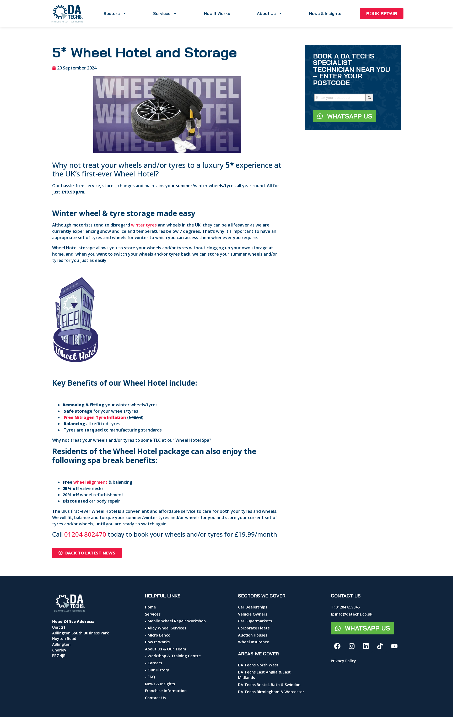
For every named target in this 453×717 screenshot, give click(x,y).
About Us (266, 13)
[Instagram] (351, 646)
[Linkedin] (366, 646)
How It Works (217, 13)
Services (161, 13)
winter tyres (144, 225)
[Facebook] (337, 646)
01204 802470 (85, 534)
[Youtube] (394, 646)
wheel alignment (90, 482)
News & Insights (325, 13)
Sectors (112, 13)
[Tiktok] (380, 646)
